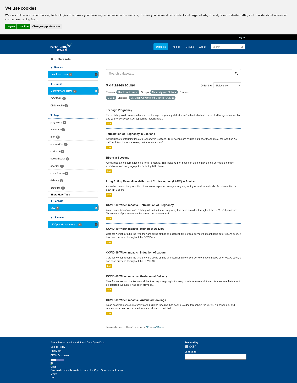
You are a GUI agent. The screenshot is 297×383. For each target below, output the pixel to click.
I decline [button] (24, 26)
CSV (109, 123)
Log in (241, 37)
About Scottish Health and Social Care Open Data (77, 342)
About (202, 46)
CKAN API (56, 351)
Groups (190, 46)
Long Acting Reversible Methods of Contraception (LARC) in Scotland (151, 181)
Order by (206, 85)
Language (190, 351)
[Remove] (137, 92)
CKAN (190, 346)
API (147, 326)
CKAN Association (60, 355)
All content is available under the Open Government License (91, 370)
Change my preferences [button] (46, 26)
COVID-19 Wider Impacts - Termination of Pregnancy (140, 205)
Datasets (161, 46)
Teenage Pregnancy (119, 110)
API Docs (158, 326)
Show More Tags (60, 194)
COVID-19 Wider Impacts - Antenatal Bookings (136, 300)
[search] (236, 73)
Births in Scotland (117, 157)
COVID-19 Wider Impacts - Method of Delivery (135, 229)
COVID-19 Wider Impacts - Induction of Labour (136, 252)
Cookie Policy (58, 346)
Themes (175, 46)
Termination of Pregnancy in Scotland (130, 134)
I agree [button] (11, 26)
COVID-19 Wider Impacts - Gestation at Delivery (136, 276)
